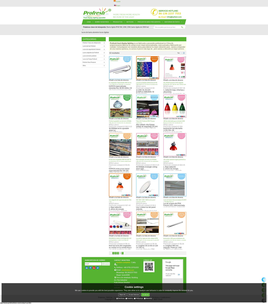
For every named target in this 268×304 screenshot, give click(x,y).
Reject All (122, 294)
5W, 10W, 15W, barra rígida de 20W (133, 27)
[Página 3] (111, 253)
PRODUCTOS (117, 22)
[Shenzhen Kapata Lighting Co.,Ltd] (134, 13)
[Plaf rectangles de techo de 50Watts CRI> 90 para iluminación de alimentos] (147, 144)
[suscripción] (106, 263)
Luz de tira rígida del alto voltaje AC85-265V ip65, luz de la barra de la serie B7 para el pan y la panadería (147, 240)
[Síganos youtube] (86, 267)
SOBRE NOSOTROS (102, 22)
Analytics (130, 298)
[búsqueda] (182, 27)
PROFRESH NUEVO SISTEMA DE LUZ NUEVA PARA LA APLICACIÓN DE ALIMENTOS (120, 240)
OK (179, 274)
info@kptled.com (127, 270)
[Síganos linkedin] (94, 267)
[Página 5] (125, 253)
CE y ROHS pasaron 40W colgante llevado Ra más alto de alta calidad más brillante (174, 84)
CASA (89, 22)
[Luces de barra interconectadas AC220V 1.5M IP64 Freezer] (174, 184)
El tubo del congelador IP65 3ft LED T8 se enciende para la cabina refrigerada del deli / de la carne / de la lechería (120, 161)
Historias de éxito (172, 22)
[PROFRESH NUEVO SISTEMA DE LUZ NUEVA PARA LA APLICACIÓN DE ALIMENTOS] (120, 223)
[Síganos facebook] (90, 267)
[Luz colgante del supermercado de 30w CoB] (120, 184)
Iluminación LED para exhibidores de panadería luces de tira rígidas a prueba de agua (174, 240)
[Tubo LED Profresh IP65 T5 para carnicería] (147, 106)
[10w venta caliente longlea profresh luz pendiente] (174, 144)
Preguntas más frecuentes (149, 22)
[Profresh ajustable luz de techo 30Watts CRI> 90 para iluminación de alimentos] (120, 106)
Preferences (139, 298)
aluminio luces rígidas (101, 32)
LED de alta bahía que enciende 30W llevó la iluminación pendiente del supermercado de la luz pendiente (174, 123)
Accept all (145, 294)
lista (181, 53)
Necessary (121, 298)
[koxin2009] (264, 279)
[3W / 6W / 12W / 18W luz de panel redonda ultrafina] (147, 184)
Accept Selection (134, 294)
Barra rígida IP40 (113, 27)
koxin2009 (126, 275)
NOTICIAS (129, 22)
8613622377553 (131, 272)
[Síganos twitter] (97, 267)
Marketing (149, 298)
